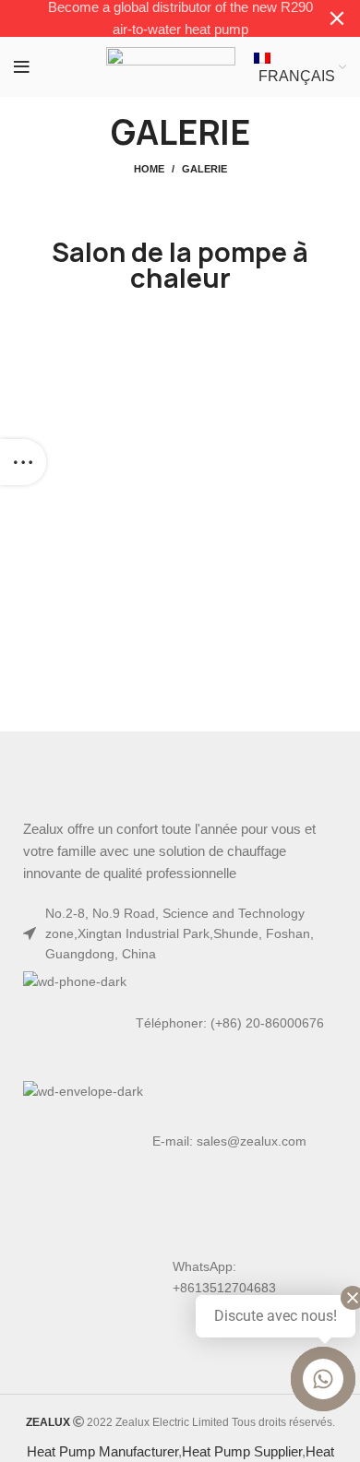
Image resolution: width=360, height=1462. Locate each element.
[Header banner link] (152, 18)
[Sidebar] (23, 462)
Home (149, 168)
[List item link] (180, 1023)
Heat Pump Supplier (242, 1451)
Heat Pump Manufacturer (102, 1451)
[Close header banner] (337, 18)
